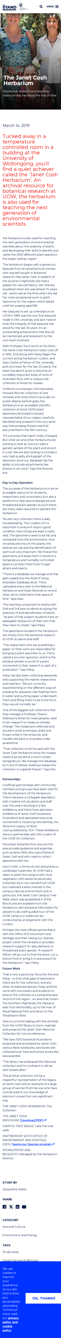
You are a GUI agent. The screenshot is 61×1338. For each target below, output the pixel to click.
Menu (50, 6)
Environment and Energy (20, 1235)
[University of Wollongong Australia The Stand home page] (15, 6)
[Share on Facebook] (4, 1206)
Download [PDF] (31, 1120)
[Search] (41, 6)
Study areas (11, 1252)
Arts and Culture (14, 1226)
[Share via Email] (24, 1206)
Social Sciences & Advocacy (21, 1260)
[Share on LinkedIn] (17, 1206)
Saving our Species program (32, 1144)
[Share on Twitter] (11, 1206)
